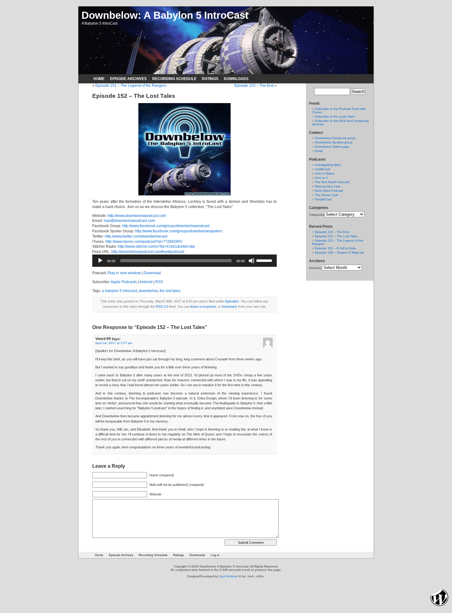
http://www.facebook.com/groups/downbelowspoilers (178, 231)
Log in (215, 555)
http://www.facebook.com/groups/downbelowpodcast (165, 226)
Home (99, 79)
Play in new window (124, 273)
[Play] (100, 261)
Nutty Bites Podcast (329, 190)
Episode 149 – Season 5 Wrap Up (339, 252)
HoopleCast (323, 199)
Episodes (232, 301)
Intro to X (321, 177)
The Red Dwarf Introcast (332, 182)
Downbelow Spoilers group (334, 142)
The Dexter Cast (326, 195)
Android (146, 282)
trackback (229, 306)
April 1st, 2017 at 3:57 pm (113, 343)
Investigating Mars (328, 164)
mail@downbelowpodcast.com (129, 220)
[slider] (265, 260)
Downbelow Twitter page (332, 146)
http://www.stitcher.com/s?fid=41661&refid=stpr (156, 246)
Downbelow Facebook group (335, 138)
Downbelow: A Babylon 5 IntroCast (164, 15)
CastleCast (322, 169)
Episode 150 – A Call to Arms (335, 248)
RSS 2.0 (162, 306)
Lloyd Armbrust (228, 576)
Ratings (210, 79)
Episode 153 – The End (254, 85)
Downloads (236, 79)
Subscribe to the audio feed (335, 116)
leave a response (203, 306)
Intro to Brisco (325, 173)
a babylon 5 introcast (119, 291)
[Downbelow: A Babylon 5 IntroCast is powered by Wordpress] (439, 597)
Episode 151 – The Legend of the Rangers (130, 85)
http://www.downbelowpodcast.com (137, 216)
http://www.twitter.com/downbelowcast (136, 236)
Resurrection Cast (327, 186)
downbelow (148, 291)
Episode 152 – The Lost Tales (336, 236)
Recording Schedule (174, 79)
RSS (159, 282)
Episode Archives (128, 79)
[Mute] (251, 261)
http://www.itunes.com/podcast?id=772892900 (143, 241)
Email (319, 151)
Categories (316, 214)
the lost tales (170, 291)
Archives (315, 268)
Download (152, 273)
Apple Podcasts (124, 282)
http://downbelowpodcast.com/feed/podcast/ (147, 252)
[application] (184, 260)
